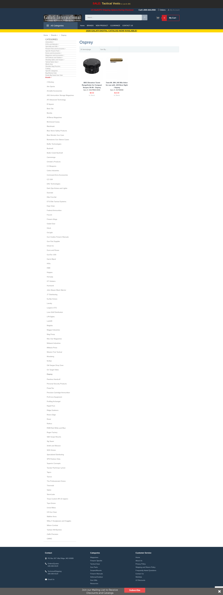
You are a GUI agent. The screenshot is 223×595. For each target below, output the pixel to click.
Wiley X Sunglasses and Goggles (59, 521)
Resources (94, 583)
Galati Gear (51, 224)
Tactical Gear (95, 564)
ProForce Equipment (54, 397)
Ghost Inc (50, 246)
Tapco (49, 472)
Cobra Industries (53, 170)
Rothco (49, 423)
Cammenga (51, 157)
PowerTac (50, 388)
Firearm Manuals (96, 574)
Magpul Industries (53, 330)
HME (48, 268)
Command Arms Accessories (57, 175)
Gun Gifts (93, 580)
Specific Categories (51, 71)
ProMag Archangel (53, 401)
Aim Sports (51, 86)
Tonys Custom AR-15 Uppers (57, 499)
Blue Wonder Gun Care (55, 135)
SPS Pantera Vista (53, 459)
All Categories (57, 25)
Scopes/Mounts (96, 570)
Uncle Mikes (51, 508)
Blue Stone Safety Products (57, 131)
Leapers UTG (52, 308)
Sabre (49, 490)
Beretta (49, 113)
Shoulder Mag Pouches (52, 66)
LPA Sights (51, 317)
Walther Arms (52, 516)
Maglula (50, 325)
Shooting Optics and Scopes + (54, 60)
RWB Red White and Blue (56, 428)
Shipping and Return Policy (145, 567)
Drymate (50, 193)
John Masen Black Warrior (56, 290)
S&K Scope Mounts (54, 437)
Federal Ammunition (54, 210)
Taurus (49, 477)
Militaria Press (52, 348)
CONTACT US (127, 25)
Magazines (94, 557)
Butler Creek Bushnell (55, 153)
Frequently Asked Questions (146, 570)
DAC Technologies (53, 184)
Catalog (47, 68)
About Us (139, 561)
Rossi (49, 419)
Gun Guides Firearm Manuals (58, 237)
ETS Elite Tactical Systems (56, 201)
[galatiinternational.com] (63, 18)
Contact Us (140, 574)
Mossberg (50, 356)
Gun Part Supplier (53, 241)
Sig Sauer (50, 441)
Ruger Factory (52, 432)
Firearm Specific (96, 561)
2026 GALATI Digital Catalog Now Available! (111, 31)
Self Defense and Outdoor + (54, 57)
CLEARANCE (115, 25)
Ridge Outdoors (52, 410)
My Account (174, 10)
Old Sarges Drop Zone (55, 365)
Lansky (49, 303)
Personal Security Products (57, 384)
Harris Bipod (51, 259)
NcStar (49, 361)
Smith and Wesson (54, 446)
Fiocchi (49, 215)
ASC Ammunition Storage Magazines (60, 95)
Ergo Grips (51, 206)
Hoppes (49, 272)
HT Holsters (51, 281)
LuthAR (49, 321)
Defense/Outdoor (96, 577)
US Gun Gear (52, 512)
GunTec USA (51, 255)
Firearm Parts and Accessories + (55, 49)
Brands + (48, 77)
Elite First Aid (51, 197)
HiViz (49, 263)
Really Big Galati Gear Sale (54, 75)
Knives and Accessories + (53, 53)
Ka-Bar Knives (52, 299)
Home (82, 25)
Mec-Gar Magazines (54, 339)
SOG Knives (51, 450)
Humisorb (50, 286)
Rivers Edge (51, 415)
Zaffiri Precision (52, 534)
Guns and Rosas (53, 250)
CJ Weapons (51, 166)
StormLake (51, 494)
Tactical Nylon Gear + (52, 62)
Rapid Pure (51, 406)
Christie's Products (54, 162)
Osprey (49, 374)
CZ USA (50, 179)
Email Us (51, 579)
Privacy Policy (141, 564)
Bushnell (50, 148)
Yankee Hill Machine (54, 530)
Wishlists (139, 577)
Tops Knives (51, 503)
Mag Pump (51, 334)
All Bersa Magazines (54, 117)
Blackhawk (51, 126)
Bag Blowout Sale (51, 73)
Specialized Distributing (55, 454)
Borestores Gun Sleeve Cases (58, 139)
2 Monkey (50, 82)
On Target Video (53, 370)
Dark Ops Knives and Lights (57, 188)
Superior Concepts (54, 463)
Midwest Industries (54, 343)
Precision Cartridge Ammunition (58, 392)
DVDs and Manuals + (52, 44)
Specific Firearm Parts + (52, 51)
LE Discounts (140, 580)
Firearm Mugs (52, 219)
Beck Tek (50, 108)
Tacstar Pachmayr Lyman (56, 468)
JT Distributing (52, 294)
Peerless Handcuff (53, 379)
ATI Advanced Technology (56, 100)
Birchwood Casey (53, 122)
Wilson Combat (52, 525)
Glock (49, 228)
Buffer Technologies (54, 144)
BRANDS (90, 25)
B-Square (50, 104)
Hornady (50, 277)
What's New (49, 64)
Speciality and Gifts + (52, 46)
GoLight (50, 232)
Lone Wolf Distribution (55, 312)
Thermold (50, 485)
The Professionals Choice (56, 481)
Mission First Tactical (54, 352)
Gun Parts (94, 567)
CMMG (49, 539)
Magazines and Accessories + (54, 55)
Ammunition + (49, 42)
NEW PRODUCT (102, 25)
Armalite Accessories (54, 91)
